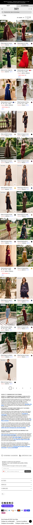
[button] (2, 2)
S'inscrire (27, 471)
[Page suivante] (30, 388)
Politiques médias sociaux (22, 523)
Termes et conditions (21, 521)
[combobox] (16, 12)
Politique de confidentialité (8, 521)
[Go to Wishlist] (27, 9)
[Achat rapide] (15, 40)
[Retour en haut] (30, 521)
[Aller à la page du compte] (29, 9)
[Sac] (31, 9)
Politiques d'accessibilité (7, 523)
